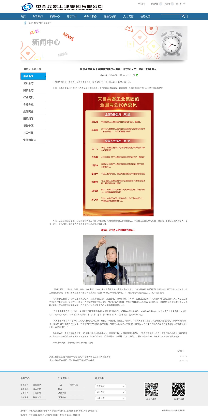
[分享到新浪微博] (127, 75)
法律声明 (173, 410)
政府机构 (101, 386)
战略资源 (62, 393)
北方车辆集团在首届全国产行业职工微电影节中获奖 (72, 360)
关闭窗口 (181, 351)
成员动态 (28, 83)
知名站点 (101, 398)
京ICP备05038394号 (53, 415)
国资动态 (28, 90)
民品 (60, 389)
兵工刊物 (28, 132)
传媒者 (167, 4)
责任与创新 (110, 16)
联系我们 (165, 410)
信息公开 (145, 16)
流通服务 (62, 397)
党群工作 (72, 16)
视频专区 (28, 125)
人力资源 (128, 16)
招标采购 (74, 385)
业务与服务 (90, 16)
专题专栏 (28, 104)
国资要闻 (24, 393)
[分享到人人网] (134, 75)
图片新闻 (28, 118)
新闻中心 (55, 16)
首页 (23, 16)
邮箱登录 (141, 4)
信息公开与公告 (32, 69)
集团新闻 (48, 23)
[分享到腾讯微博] (130, 75)
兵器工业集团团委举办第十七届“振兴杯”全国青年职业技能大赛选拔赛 (79, 357)
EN (184, 4)
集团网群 (155, 4)
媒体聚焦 (28, 111)
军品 (60, 385)
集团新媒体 (29, 139)
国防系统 (101, 392)
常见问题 (181, 410)
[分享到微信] (137, 75)
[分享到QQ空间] (124, 75)
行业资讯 (28, 97)
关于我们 (38, 16)
